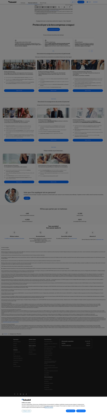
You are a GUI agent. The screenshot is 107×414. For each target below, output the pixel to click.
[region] (53, 405)
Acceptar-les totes (81, 410)
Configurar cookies (26, 410)
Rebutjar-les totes (70, 410)
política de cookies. (49, 407)
